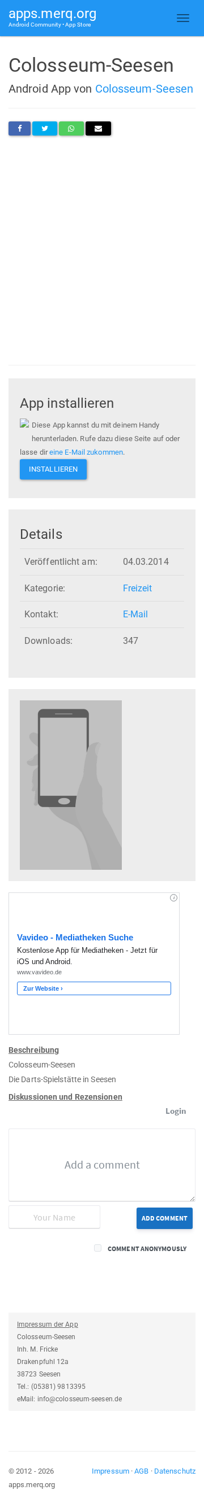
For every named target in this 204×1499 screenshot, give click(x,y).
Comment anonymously (147, 1248)
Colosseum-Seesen (144, 88)
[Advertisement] (102, 250)
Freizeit (137, 588)
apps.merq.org (52, 17)
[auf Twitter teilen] (44, 128)
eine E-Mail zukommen (86, 452)
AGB (141, 1471)
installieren (53, 469)
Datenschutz (175, 1471)
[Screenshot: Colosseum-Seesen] (71, 785)
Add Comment (165, 1218)
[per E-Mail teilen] (98, 128)
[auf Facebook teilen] (19, 128)
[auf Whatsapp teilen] (71, 128)
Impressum (110, 1471)
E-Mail (135, 614)
